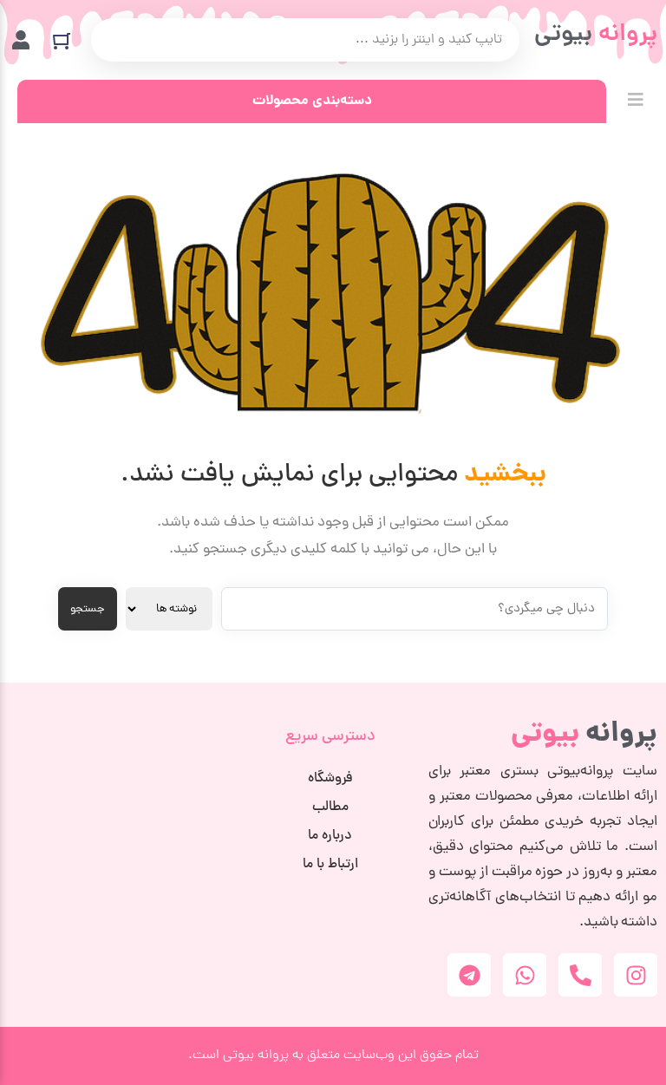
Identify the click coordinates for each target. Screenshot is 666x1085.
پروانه (584, 735)
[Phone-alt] (580, 975)
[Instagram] (635, 975)
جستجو (87, 609)
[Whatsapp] (524, 975)
